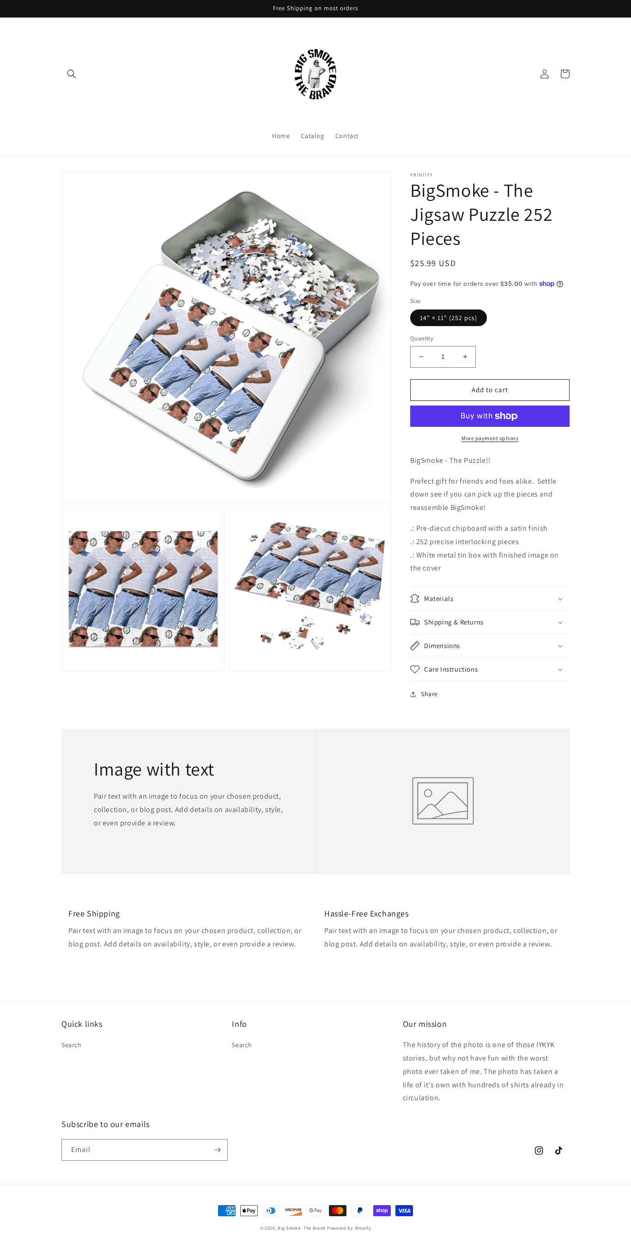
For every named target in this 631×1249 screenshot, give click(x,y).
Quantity (421, 338)
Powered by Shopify (349, 1228)
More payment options (489, 438)
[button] (71, 74)
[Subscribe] (217, 1150)
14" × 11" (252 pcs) (448, 318)
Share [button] (429, 694)
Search (71, 1045)
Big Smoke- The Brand (302, 1228)
